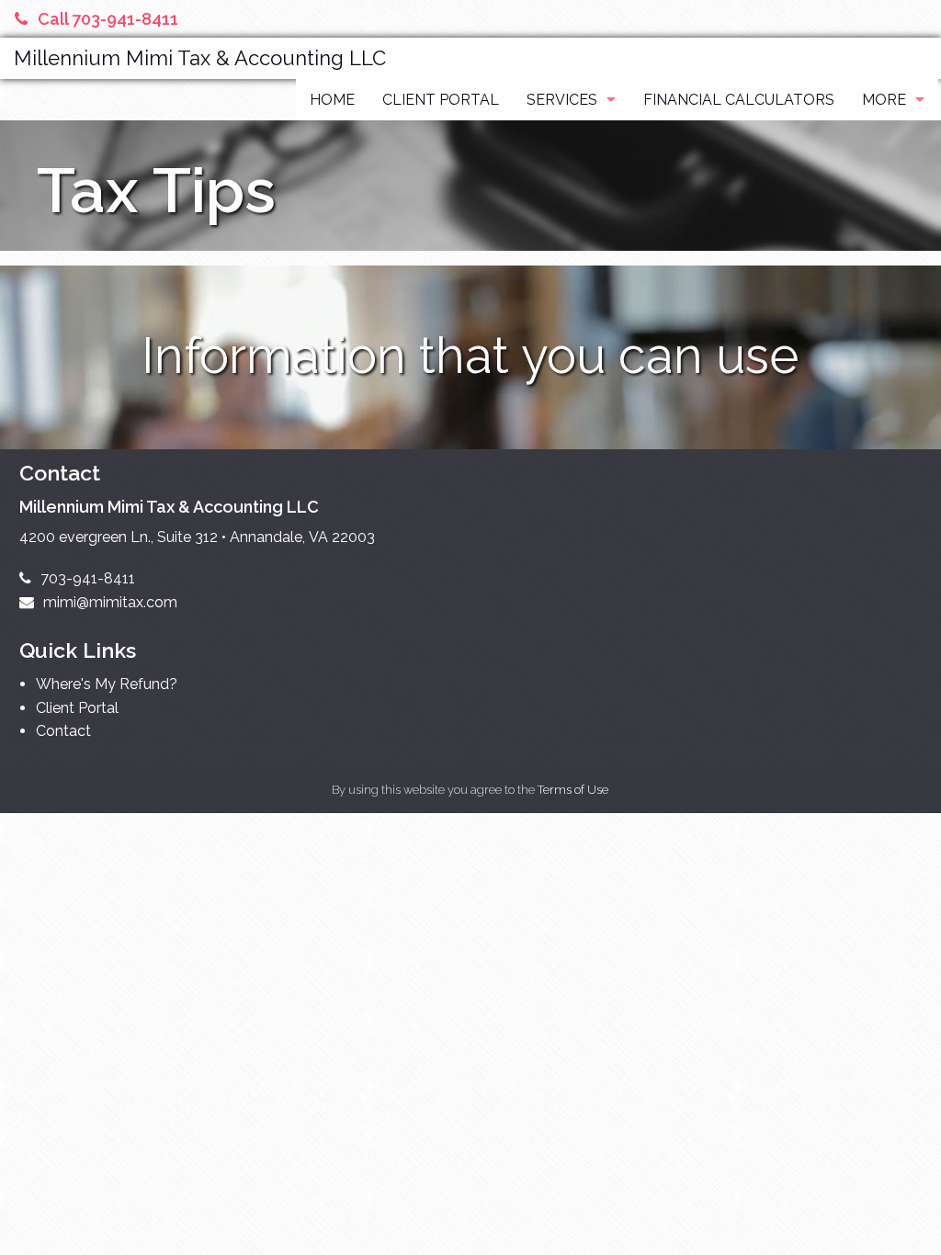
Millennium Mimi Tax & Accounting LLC (200, 58)
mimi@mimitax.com (110, 602)
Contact (63, 731)
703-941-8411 (87, 578)
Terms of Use (573, 790)
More (884, 99)
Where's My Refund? (106, 684)
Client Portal (440, 99)
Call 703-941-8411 (108, 18)
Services (562, 99)
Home (332, 99)
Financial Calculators (738, 99)
